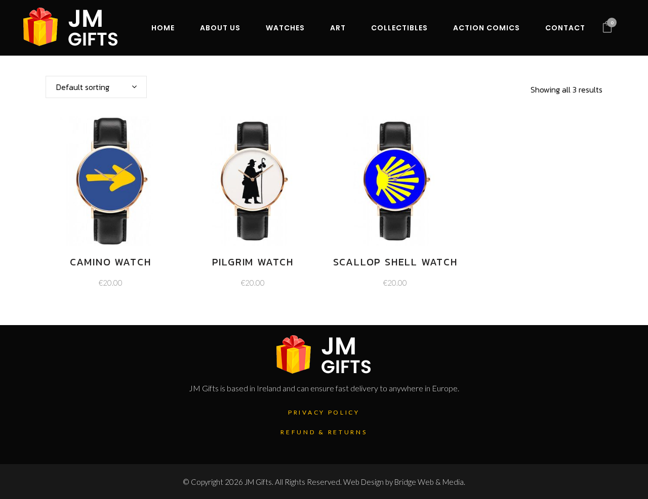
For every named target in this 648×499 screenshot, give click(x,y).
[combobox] (96, 87)
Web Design (363, 481)
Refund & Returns (323, 432)
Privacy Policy (324, 412)
